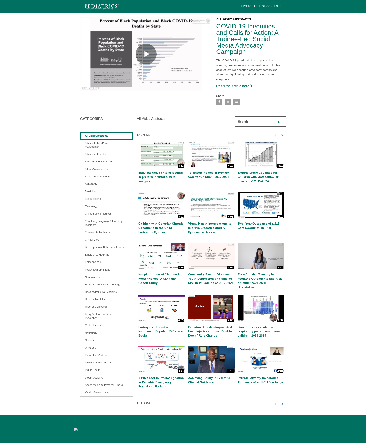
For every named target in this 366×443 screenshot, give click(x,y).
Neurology (91, 332)
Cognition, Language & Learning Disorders (104, 223)
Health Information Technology (102, 284)
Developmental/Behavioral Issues (104, 247)
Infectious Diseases (96, 306)
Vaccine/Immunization (97, 392)
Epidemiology (93, 262)
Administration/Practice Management (98, 145)
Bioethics (90, 191)
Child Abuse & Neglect (98, 213)
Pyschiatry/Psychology (98, 362)
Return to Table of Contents (258, 6)
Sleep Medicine (94, 377)
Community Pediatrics (97, 232)
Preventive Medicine (96, 355)
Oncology (90, 347)
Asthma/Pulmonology (97, 176)
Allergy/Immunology (96, 169)
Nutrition (90, 340)
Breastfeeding (93, 198)
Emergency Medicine (97, 254)
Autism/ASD (92, 184)
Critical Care (92, 239)
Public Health (92, 370)
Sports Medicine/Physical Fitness (104, 385)
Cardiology (91, 206)
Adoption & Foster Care (98, 161)
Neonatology (92, 277)
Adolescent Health (95, 154)
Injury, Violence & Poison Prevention (99, 316)
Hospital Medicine (95, 299)
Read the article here (233, 86)
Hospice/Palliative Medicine (101, 292)
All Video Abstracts (96, 135)
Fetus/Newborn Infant (97, 269)
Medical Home (93, 325)
